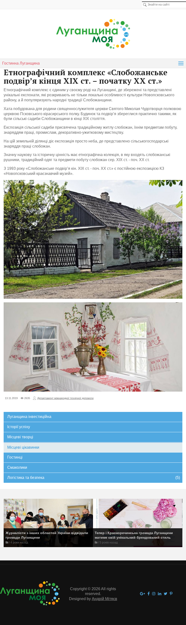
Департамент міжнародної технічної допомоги (65, 398)
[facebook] (148, 594)
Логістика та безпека (93, 478)
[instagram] (153, 594)
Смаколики (17, 467)
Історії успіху (18, 427)
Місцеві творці (20, 437)
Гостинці (15, 457)
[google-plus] (142, 594)
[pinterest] (171, 594)
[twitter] (165, 594)
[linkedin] (159, 594)
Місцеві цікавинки (23, 447)
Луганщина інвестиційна (29, 417)
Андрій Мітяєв (104, 599)
